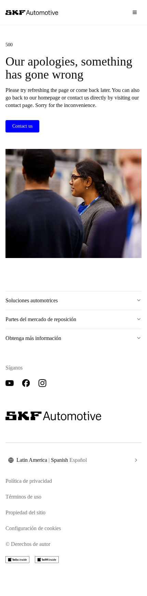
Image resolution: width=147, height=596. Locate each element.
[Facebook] (26, 383)
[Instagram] (42, 383)
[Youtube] (9, 383)
